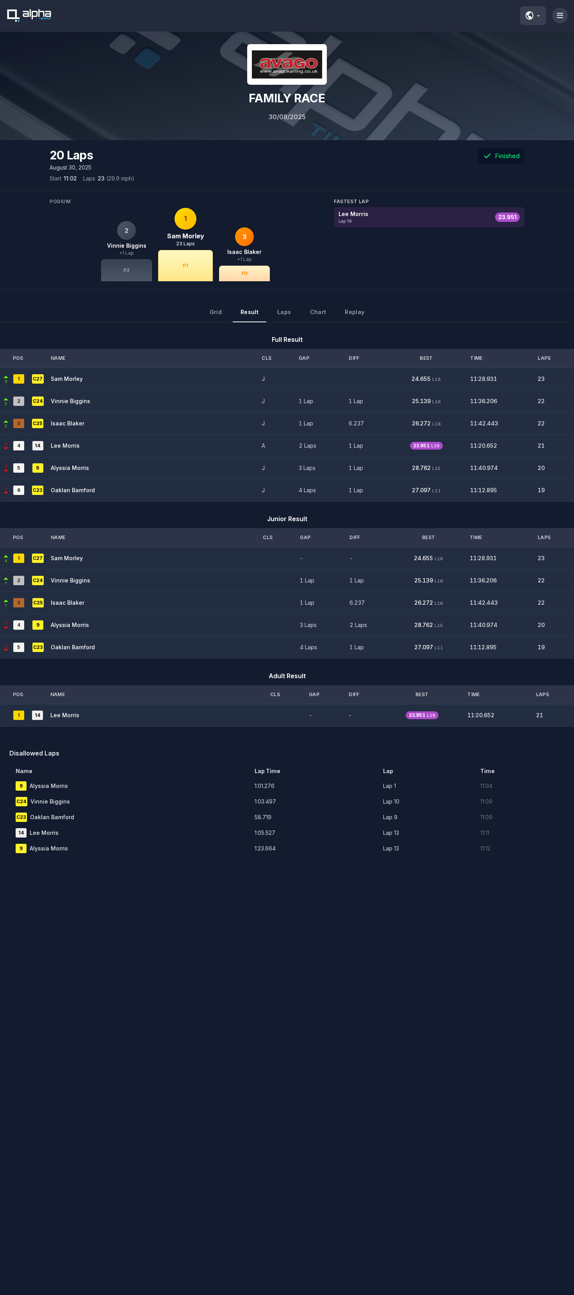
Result (249, 312)
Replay (354, 312)
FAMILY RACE (287, 98)
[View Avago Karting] (287, 64)
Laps (284, 312)
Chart (318, 312)
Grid (216, 312)
